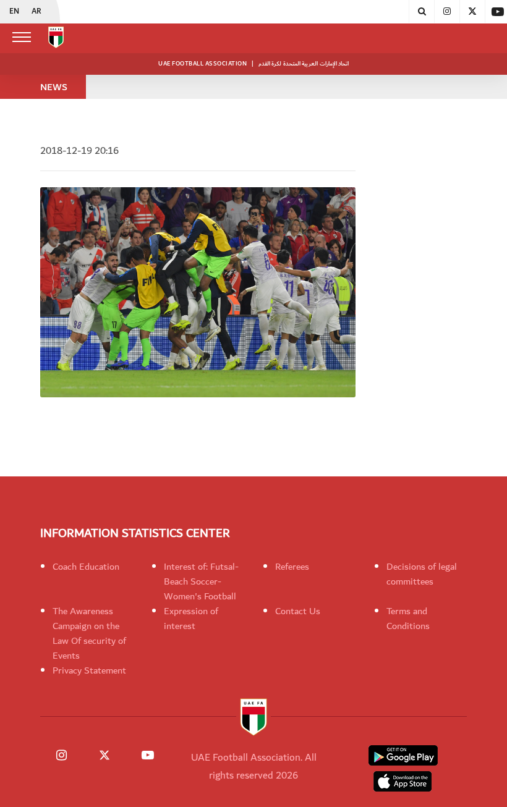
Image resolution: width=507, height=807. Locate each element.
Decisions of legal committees (421, 574)
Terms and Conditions (408, 618)
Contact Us (297, 611)
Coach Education (86, 567)
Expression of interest (191, 618)
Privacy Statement (89, 670)
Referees (292, 567)
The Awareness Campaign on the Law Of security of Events (89, 633)
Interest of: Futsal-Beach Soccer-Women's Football (201, 581)
